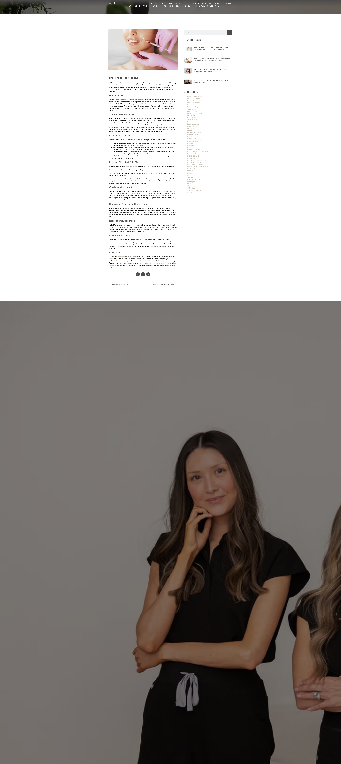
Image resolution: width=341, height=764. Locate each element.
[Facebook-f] (138, 274)
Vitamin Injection (192, 186)
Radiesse (121, 256)
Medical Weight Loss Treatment (197, 152)
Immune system (192, 141)
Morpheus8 (191, 158)
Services (161, 3)
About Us (154, 3)
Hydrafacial (191, 137)
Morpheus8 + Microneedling (196, 160)
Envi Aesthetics (192, 117)
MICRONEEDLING (193, 156)
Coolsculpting (192, 111)
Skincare (190, 177)
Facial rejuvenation (193, 124)
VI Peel (189, 184)
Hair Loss (190, 128)
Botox (189, 105)
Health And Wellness (194, 132)
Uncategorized (192, 182)
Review (194, 3)
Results (169, 3)
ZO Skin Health (192, 192)
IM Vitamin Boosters (194, 139)
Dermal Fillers (191, 115)
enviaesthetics (192, 120)
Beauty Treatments (193, 103)
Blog (188, 3)
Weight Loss (191, 188)
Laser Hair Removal (193, 149)
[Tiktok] (148, 274)
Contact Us (209, 3)
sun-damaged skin (193, 179)
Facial (189, 122)
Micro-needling (192, 154)
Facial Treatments (193, 126)
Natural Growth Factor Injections (198, 167)
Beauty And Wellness (194, 100)
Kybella (189, 147)
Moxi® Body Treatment (195, 164)
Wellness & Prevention (194, 190)
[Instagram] (143, 274)
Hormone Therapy (193, 135)
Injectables (190, 143)
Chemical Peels (192, 109)
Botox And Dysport (193, 107)
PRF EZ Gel (191, 169)
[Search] (229, 32)
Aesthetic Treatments (194, 96)
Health (189, 130)
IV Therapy (191, 145)
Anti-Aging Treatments (194, 98)
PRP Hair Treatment (193, 171)
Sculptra (190, 175)
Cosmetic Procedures (194, 113)
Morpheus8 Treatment (194, 162)
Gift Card (201, 3)
